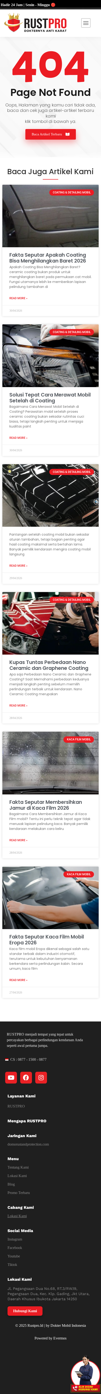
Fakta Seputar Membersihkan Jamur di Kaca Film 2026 (45, 805)
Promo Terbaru (19, 1193)
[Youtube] (11, 1078)
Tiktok (12, 1265)
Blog (11, 1184)
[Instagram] (41, 1078)
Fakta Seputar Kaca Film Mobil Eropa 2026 (46, 939)
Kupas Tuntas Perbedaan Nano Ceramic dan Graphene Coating (48, 665)
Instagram (15, 1239)
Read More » (18, 298)
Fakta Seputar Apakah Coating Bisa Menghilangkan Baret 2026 (47, 257)
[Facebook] (26, 1078)
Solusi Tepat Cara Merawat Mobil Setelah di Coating (50, 397)
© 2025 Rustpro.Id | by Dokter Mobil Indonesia (50, 1325)
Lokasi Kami (17, 1176)
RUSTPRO (16, 1106)
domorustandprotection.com (28, 1144)
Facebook (15, 1248)
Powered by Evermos (50, 1338)
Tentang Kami (18, 1167)
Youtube (14, 1256)
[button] (86, 23)
